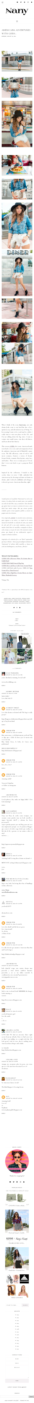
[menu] (2, 2)
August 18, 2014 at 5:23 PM (14, 903)
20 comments (17, 612)
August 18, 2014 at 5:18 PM (14, 880)
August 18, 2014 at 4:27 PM (14, 855)
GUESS (12, 518)
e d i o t (4, 1020)
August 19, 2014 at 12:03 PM (14, 945)
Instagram (13, 785)
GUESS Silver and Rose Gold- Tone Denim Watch (17, 566)
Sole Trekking (12, 673)
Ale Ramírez (11, 811)
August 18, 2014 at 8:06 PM (14, 924)
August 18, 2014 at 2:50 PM (14, 732)
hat (13, 603)
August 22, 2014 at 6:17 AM (14, 1080)
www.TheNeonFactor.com (9, 892)
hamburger (7, 603)
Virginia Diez (12, 1059)
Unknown (10, 730)
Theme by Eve (24, 1400)
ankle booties (16, 598)
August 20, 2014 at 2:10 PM (10, 1061)
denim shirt (26, 598)
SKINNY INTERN (12, 691)
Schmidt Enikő (12, 708)
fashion (15, 601)
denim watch (18, 600)
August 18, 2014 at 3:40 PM (10, 796)
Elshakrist (11, 1078)
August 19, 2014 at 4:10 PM (14, 1011)
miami (16, 603)
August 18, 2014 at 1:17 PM (9, 693)
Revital (9, 902)
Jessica (9, 854)
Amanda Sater (12, 1030)
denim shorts (8, 600)
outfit (29, 603)
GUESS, (12, 446)
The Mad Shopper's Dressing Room (12, 1087)
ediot (8, 1009)
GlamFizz (10, 783)
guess (27, 601)
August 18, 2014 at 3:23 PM (14, 776)
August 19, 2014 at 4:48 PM (14, 1032)
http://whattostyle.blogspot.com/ (21, 863)
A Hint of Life (6, 933)
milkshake (22, 603)
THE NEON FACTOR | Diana (17, 879)
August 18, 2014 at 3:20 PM (14, 762)
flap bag (22, 601)
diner (25, 600)
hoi (7, 1096)
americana (7, 598)
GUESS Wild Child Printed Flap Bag (13, 563)
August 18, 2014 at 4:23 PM (14, 813)
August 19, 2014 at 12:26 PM (10, 965)
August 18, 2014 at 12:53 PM (14, 675)
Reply (3, 685)
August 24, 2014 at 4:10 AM (14, 1098)
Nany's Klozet (14, 1400)
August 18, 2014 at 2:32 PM (14, 709)
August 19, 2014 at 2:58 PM (14, 988)
